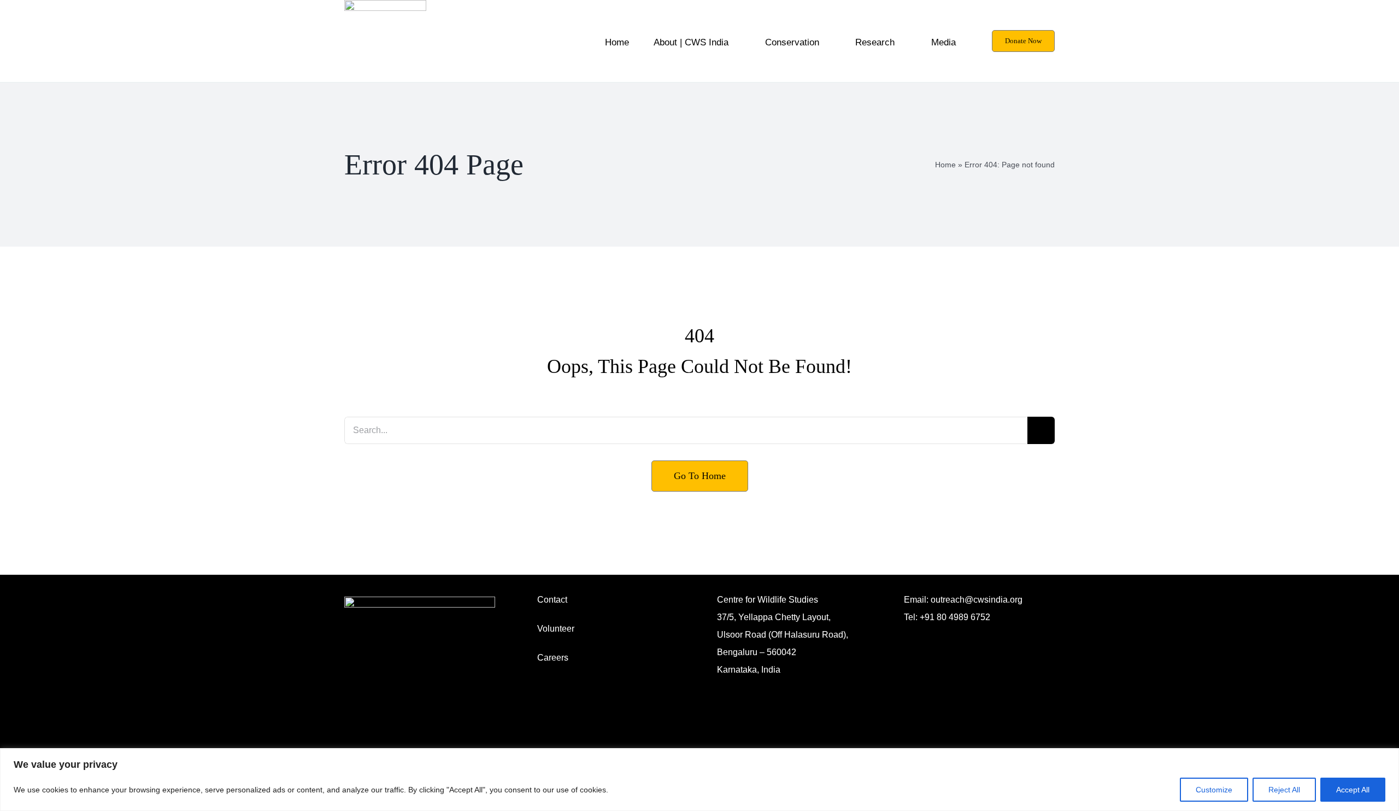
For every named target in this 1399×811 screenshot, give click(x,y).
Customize (1214, 789)
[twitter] (959, 630)
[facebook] (924, 630)
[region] (699, 779)
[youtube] (977, 630)
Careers (552, 657)
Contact (552, 599)
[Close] (1387, 757)
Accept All (1352, 789)
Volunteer (555, 628)
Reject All (1284, 789)
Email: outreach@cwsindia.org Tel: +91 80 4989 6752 (963, 608)
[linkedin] (942, 630)
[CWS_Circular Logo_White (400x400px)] (419, 600)
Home (945, 164)
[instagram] (907, 630)
